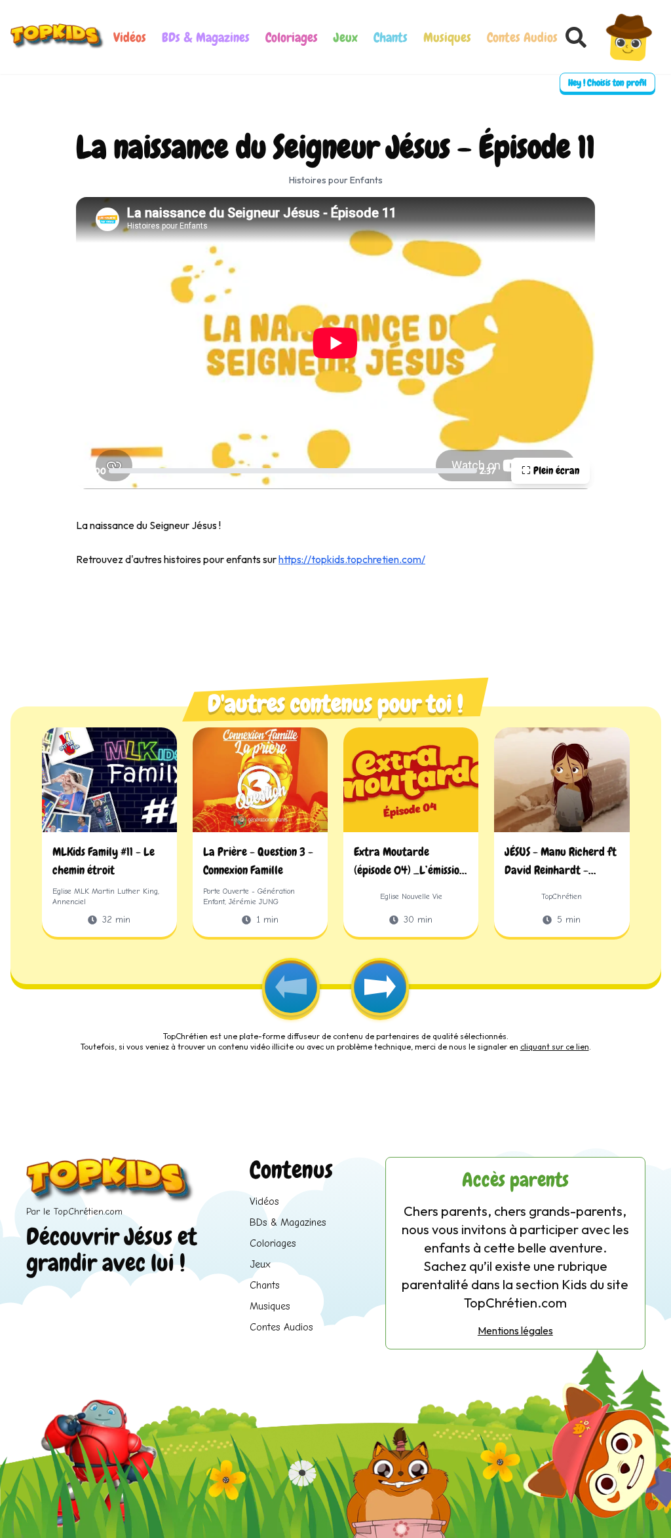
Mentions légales (515, 1330)
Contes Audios (522, 37)
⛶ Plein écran (550, 470)
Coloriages (291, 37)
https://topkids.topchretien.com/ (351, 559)
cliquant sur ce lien (554, 1047)
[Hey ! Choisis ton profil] (629, 37)
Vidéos (129, 37)
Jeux (346, 37)
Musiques (447, 37)
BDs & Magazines (206, 37)
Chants (391, 37)
